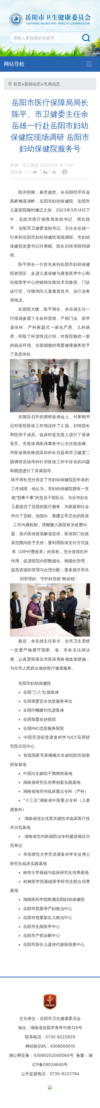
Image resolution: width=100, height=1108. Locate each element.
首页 (17, 84)
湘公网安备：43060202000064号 (41, 1055)
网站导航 (14, 64)
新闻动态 (32, 84)
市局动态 (52, 84)
